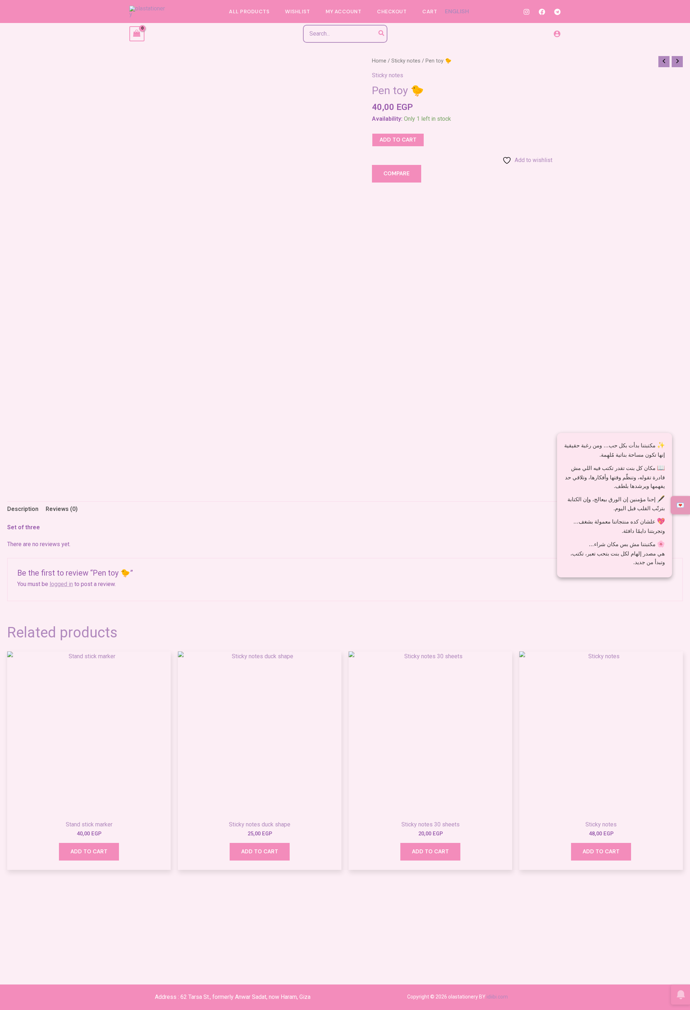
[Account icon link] (557, 33)
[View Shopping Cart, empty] (136, 33)
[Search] (381, 34)
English (457, 11)
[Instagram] (526, 12)
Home (379, 60)
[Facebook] (542, 12)
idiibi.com (497, 997)
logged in (61, 584)
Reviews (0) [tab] (62, 509)
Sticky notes (405, 60)
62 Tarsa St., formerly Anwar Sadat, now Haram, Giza (245, 996)
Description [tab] (22, 509)
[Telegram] (557, 12)
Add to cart (398, 139)
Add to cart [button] (88, 851)
